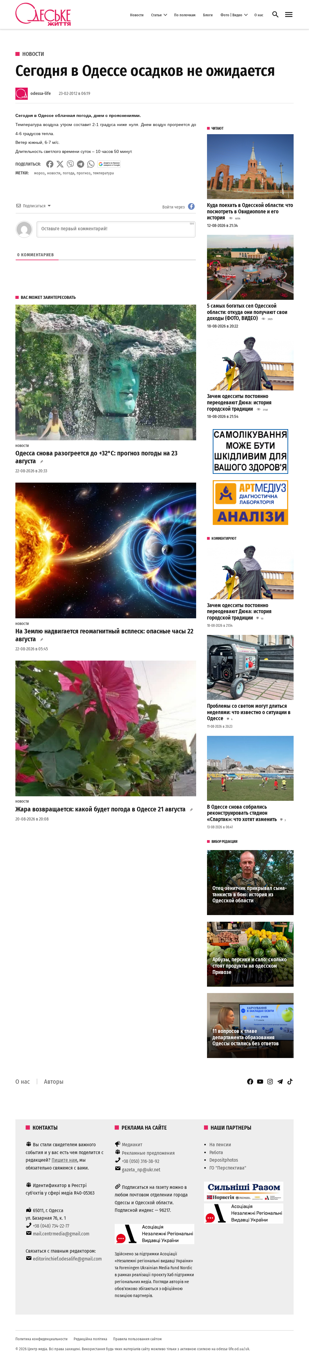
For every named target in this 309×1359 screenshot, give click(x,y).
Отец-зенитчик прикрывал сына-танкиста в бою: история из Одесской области (249, 894)
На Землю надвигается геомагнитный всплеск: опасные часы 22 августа (104, 635)
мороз (39, 173)
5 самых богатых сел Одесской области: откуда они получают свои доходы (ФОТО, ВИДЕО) (247, 312)
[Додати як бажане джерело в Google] (109, 164)
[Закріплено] (289, 14)
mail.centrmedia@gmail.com (61, 1234)
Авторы (53, 1081)
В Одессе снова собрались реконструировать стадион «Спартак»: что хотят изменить (242, 813)
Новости (137, 14)
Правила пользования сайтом (137, 1339)
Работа (216, 1152)
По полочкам (185, 14)
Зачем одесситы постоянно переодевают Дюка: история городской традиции (239, 402)
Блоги (208, 14)
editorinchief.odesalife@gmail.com (67, 1259)
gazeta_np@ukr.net (141, 1170)
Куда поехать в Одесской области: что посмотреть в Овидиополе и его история (250, 211)
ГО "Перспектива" (227, 1168)
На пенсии (220, 1144)
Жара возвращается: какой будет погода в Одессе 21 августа (100, 809)
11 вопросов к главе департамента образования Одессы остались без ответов (245, 1037)
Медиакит (132, 1144)
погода (68, 173)
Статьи (156, 14)
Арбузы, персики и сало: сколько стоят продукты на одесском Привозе (249, 965)
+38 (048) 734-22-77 (51, 1226)
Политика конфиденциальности (41, 1339)
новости (53, 173)
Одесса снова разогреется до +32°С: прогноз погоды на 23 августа (96, 457)
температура (103, 173)
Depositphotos (223, 1160)
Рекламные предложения (148, 1153)
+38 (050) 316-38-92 (140, 1161)
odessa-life (40, 93)
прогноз (84, 173)
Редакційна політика (90, 1339)
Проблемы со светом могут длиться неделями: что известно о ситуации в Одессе (249, 712)
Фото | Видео (231, 14)
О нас (258, 14)
